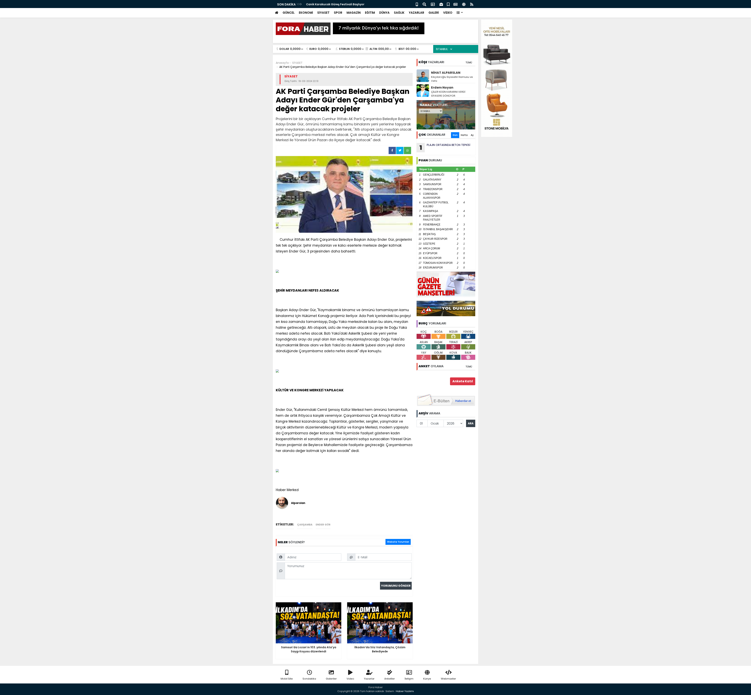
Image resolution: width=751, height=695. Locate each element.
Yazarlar (369, 679)
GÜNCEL (289, 13)
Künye (427, 679)
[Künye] (463, 4)
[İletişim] (433, 4)
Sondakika (309, 679)
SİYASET (323, 13)
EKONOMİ (306, 13)
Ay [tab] (472, 135)
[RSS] (471, 4)
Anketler (389, 679)
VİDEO (447, 13)
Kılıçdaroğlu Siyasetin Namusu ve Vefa (452, 79)
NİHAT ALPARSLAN (445, 72)
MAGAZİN (354, 13)
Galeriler (331, 679)
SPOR (338, 13)
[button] (460, 12)
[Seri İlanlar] (448, 4)
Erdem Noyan (442, 87)
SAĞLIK (399, 13)
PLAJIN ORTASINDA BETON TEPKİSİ (445, 147)
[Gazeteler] (455, 4)
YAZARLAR (416, 13)
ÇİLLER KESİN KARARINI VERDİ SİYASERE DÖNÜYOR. (448, 94)
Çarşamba (305, 524)
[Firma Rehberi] (441, 4)
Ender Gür (323, 524)
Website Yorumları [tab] (398, 541)
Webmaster (448, 679)
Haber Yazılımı (405, 691)
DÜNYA (384, 13)
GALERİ (434, 13)
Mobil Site (287, 679)
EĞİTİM (370, 13)
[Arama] (424, 4)
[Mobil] (417, 4)
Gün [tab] (455, 135)
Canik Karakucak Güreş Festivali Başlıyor (335, 4)
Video (350, 679)
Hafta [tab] (464, 135)
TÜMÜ (468, 62)
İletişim (409, 679)
